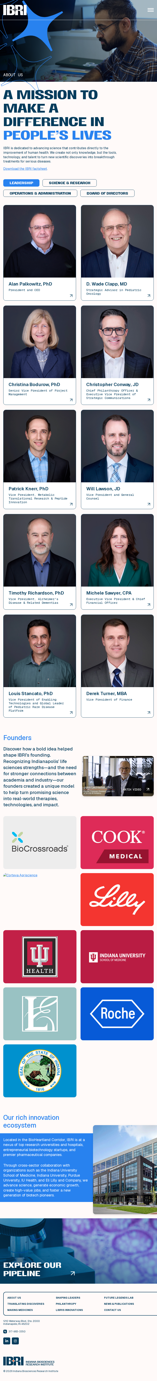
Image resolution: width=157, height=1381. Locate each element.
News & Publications (119, 1304)
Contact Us (112, 1310)
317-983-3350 (17, 1331)
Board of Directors (107, 193)
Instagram (15, 1340)
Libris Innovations (69, 1310)
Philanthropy (66, 1304)
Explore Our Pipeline (32, 1269)
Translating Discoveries (25, 1304)
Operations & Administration (40, 193)
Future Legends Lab (118, 1297)
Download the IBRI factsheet (25, 169)
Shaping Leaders (68, 1297)
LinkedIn (6, 1340)
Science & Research (69, 182)
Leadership (21, 182)
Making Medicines (20, 1310)
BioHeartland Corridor (46, 1139)
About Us (14, 1297)
